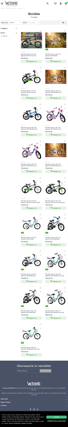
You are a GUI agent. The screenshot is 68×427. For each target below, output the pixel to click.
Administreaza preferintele (56, 421)
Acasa (2, 8)
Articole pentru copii (11, 8)
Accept (56, 417)
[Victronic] (11, 3)
